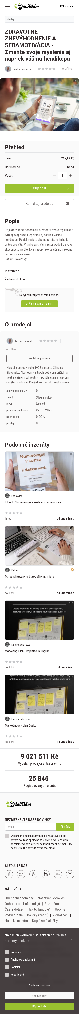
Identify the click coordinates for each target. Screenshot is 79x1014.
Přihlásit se (66, 6)
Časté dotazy (14, 909)
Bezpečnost (53, 904)
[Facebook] (9, 874)
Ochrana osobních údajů (22, 904)
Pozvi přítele (14, 915)
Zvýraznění (60, 915)
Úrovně (60, 909)
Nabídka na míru (16, 921)
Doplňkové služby (45, 921)
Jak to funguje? (39, 909)
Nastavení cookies (51, 898)
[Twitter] (21, 874)
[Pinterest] (33, 874)
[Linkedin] (46, 874)
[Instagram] (70, 874)
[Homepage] (27, 6)
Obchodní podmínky (19, 898)
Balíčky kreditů (37, 915)
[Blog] (58, 874)
